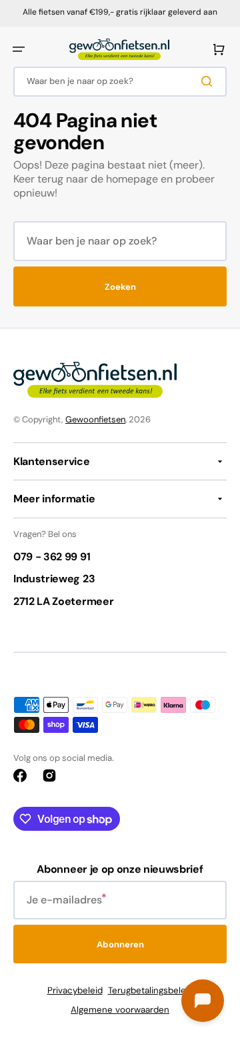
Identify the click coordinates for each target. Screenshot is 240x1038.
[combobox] (120, 82)
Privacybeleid (75, 990)
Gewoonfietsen (95, 419)
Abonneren (120, 944)
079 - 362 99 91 (51, 557)
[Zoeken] (209, 81)
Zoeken (120, 286)
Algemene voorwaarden (120, 1009)
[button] (18, 49)
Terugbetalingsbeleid (150, 990)
